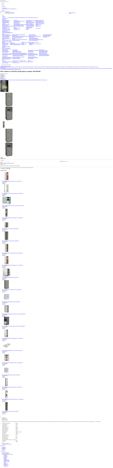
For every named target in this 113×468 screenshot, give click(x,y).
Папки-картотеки (5, 55)
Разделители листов (31, 55)
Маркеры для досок (5, 43)
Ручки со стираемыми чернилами (15, 44)
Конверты (13, 38)
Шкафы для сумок (12, 69)
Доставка (3, 6)
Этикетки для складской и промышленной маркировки (20, 36)
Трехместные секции (106, 68)
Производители (6, 464)
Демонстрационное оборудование (7, 61)
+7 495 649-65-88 (7, 11)
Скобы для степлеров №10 (30, 24)
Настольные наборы (17, 23)
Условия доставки (6, 460)
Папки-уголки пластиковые (43, 51)
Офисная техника (15, 61)
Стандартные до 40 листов (6, 29)
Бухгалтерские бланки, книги (47, 34)
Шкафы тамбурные (17, 69)
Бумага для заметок (32, 34)
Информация (4, 448)
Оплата (3, 4)
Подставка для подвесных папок (44, 55)
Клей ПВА (15, 28)
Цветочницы (22, 68)
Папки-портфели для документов (7, 53)
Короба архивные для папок (16, 51)
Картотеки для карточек (16, 57)
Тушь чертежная (24, 43)
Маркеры (3, 42)
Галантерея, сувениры (16, 62)
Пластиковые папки (31, 53)
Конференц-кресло (50, 68)
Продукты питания (5, 62)
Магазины (5, 458)
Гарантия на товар (6, 461)
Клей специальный (17, 29)
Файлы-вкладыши (31, 58)
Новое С (84, 66)
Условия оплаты (6, 459)
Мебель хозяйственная (71, 68)
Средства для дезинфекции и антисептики (31, 17)
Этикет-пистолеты (15, 35)
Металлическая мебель (27, 68)
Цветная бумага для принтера (33, 38)
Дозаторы (3, 17)
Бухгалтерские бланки (46, 36)
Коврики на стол (4, 31)
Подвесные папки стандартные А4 (44, 54)
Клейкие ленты (16, 20)
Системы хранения (96, 68)
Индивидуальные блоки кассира (42, 68)
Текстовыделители (5, 44)
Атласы (3, 39)
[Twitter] (7, 168)
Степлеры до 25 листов (5, 28)
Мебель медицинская (65, 68)
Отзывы (5, 465)
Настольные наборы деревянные (19, 25)
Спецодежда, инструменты (24, 61)
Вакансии (14, 8)
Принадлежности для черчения (33, 42)
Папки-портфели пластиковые (6, 54)
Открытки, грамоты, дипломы (6, 40)
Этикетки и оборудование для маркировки (18, 34)
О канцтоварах (4, 8)
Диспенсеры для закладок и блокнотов (35, 36)
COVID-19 (3, 16)
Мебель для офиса (30, 61)
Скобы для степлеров (29, 23)
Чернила (23, 44)
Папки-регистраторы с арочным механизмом (19, 53)
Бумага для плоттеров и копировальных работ (36, 39)
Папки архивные (15, 49)
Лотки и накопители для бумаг (30, 20)
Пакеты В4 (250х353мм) (15, 40)
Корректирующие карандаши (40, 22)
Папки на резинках (5, 50)
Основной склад (4, 444)
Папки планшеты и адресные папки (33, 50)
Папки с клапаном (5, 52)
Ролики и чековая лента (5, 34)
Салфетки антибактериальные (20, 17)
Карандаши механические (6, 46)
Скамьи (100, 68)
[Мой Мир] (9, 168)
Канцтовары (4, 19)
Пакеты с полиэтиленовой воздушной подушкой (19, 39)
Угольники (30, 44)
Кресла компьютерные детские (57, 68)
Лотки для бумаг (38, 28)
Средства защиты (5, 18)
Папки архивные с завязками (16, 52)
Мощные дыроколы (5, 25)
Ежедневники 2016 (22, 60)
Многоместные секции (78, 68)
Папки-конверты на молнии (43, 50)
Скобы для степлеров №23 (30, 25)
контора (3, 443)
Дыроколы (3, 23)
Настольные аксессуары (5, 30)
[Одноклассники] (8, 168)
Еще (2, 59)
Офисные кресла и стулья (16, 68)
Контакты (3, 10)
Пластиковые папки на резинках (33, 54)
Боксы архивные (15, 50)
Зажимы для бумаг (29, 27)
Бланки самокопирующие (47, 35)
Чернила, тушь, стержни (25, 42)
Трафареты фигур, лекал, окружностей (35, 43)
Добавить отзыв (2, 445)
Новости (8, 8)
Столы (102, 68)
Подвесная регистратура (42, 53)
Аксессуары (11, 68)
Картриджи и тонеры (16, 60)
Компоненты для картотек (16, 58)
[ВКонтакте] (6, 168)
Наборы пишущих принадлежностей (15, 43)
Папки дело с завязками (5, 51)
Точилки (3, 47)
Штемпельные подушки (5, 22)
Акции (3, 3)
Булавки (27, 29)
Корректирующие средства (40, 20)
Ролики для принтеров (5, 36)
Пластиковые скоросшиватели (6, 57)
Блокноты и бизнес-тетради (6, 38)
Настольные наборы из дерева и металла (20, 24)
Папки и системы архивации (6, 48)
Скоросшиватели (4, 56)
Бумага (3, 33)
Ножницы (37, 25)
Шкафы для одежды (6, 69)
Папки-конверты (41, 49)
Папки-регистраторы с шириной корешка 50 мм (19, 54)
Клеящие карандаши (17, 27)
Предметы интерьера (3, 68)
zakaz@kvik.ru (2, 78)
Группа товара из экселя (79, 66)
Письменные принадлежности (6, 41)
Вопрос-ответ (6, 463)
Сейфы (92, 68)
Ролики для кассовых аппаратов (7, 35)
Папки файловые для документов (33, 57)
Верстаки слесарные (34, 68)
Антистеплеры (4, 27)
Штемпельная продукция (6, 20)
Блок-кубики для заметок (33, 35)
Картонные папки (5, 49)
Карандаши (4, 45)
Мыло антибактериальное (11, 17)
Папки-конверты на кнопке (43, 52)
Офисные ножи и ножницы (40, 23)
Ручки (11, 42)
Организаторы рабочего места (86, 68)
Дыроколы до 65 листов (5, 24)
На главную (4, 447)
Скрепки (27, 28)
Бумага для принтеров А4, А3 (33, 40)
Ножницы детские (38, 24)
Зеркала (8, 68)
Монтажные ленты (16, 22)
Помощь (3, 449)
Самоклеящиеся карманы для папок (17, 55)
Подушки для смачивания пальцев (7, 32)
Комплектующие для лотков (30, 22)
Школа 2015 (29, 60)
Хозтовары (4, 60)
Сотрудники (11, 8)
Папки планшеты (30, 51)
